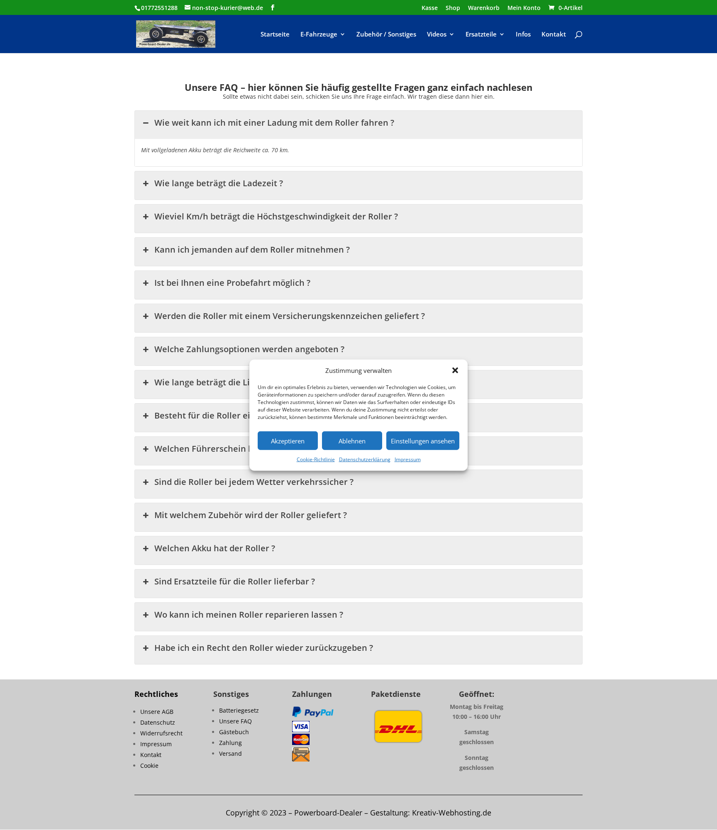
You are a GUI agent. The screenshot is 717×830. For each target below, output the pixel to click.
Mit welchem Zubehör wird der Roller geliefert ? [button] (250, 515)
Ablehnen (352, 441)
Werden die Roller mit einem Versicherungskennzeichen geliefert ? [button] (289, 315)
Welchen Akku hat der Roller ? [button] (214, 548)
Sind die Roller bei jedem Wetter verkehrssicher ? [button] (254, 481)
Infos (523, 34)
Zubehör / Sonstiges (386, 34)
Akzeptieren (288, 441)
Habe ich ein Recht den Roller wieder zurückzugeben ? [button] (263, 647)
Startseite (275, 34)
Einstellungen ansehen (423, 441)
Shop (453, 8)
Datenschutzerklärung (364, 459)
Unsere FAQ (235, 721)
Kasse (430, 8)
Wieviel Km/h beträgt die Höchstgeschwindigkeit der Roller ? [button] (276, 216)
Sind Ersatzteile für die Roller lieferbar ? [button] (234, 581)
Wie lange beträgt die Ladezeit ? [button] (218, 183)
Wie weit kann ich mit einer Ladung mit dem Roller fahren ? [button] (274, 122)
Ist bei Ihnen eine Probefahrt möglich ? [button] (232, 282)
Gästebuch (234, 732)
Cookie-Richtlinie (316, 459)
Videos (436, 34)
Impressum (408, 459)
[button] (455, 370)
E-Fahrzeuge (318, 34)
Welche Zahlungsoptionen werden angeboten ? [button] (249, 349)
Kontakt (553, 34)
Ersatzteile (481, 34)
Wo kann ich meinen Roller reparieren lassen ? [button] (248, 614)
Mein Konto (524, 8)
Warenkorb (484, 8)
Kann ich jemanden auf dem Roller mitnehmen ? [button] (252, 249)
